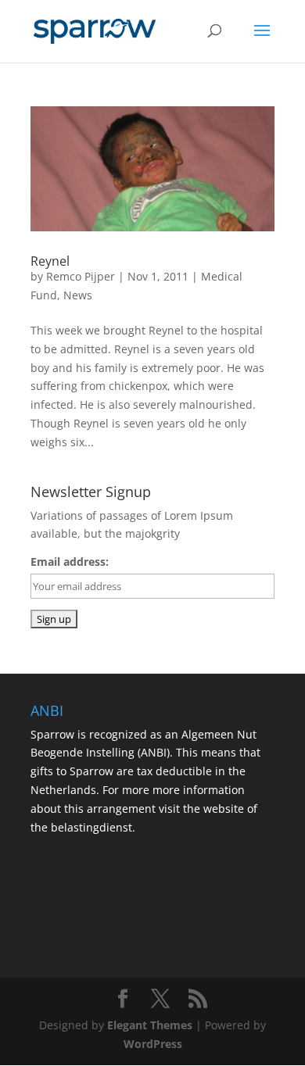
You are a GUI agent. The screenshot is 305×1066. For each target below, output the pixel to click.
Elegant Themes (149, 1025)
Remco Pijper (80, 276)
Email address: (69, 561)
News (77, 295)
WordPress (153, 1043)
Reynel (50, 261)
